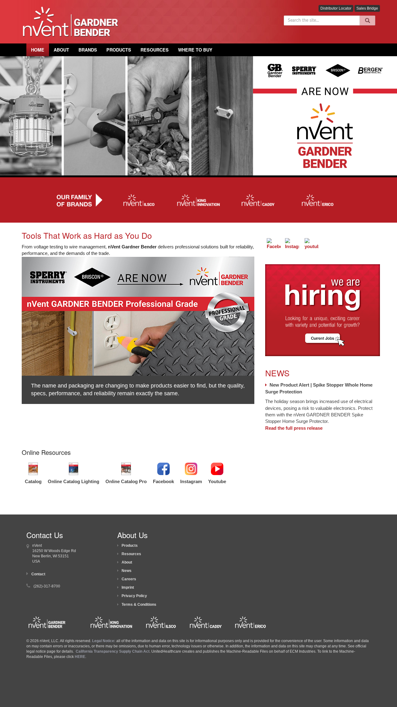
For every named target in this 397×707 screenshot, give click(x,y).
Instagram (191, 481)
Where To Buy (195, 50)
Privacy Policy (134, 596)
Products (118, 50)
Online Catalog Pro (126, 481)
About (127, 562)
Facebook (163, 481)
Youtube (217, 481)
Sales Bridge (367, 8)
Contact (38, 574)
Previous (12, 335)
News (127, 571)
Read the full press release (294, 428)
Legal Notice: (104, 641)
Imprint (128, 587)
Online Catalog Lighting (73, 481)
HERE (80, 657)
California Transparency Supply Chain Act (112, 651)
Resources (155, 50)
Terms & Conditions (139, 604)
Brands (87, 50)
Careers (129, 579)
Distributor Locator (335, 8)
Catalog (33, 481)
